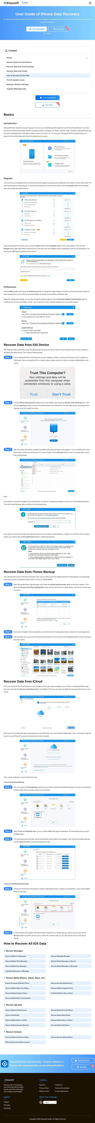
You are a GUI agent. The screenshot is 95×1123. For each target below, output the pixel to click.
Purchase (7, 1105)
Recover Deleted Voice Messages (16, 966)
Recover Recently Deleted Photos (61, 983)
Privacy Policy (44, 1088)
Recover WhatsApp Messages (60, 956)
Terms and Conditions (62, 1088)
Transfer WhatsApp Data (16, 89)
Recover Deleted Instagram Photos (62, 988)
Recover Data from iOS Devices (19, 62)
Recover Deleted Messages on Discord (63, 961)
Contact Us (58, 1085)
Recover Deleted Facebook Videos (16, 993)
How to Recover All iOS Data (18, 75)
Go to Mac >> (47, 33)
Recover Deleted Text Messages (16, 956)
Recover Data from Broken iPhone (62, 1037)
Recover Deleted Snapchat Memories (17, 1025)
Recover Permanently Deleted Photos (17, 983)
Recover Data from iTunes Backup (20, 67)
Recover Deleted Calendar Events (16, 1010)
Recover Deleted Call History (60, 1025)
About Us (42, 1085)
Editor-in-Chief (44, 1091)
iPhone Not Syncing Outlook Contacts (18, 1042)
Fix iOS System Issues (15, 80)
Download (7, 1108)
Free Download (38, 29)
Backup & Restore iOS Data (17, 84)
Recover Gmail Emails (12, 1015)
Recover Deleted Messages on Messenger (64, 966)
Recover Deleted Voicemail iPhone (62, 1010)
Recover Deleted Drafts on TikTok (16, 1020)
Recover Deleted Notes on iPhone (61, 1020)
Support (6, 1102)
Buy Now (60, 29)
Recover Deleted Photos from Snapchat (18, 998)
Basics (9, 58)
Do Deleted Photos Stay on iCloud (62, 993)
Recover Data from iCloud (17, 71)
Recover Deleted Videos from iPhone (17, 988)
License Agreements (61, 1091)
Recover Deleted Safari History (60, 1015)
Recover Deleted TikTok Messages (16, 961)
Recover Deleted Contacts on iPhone (17, 1037)
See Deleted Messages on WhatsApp (17, 971)
